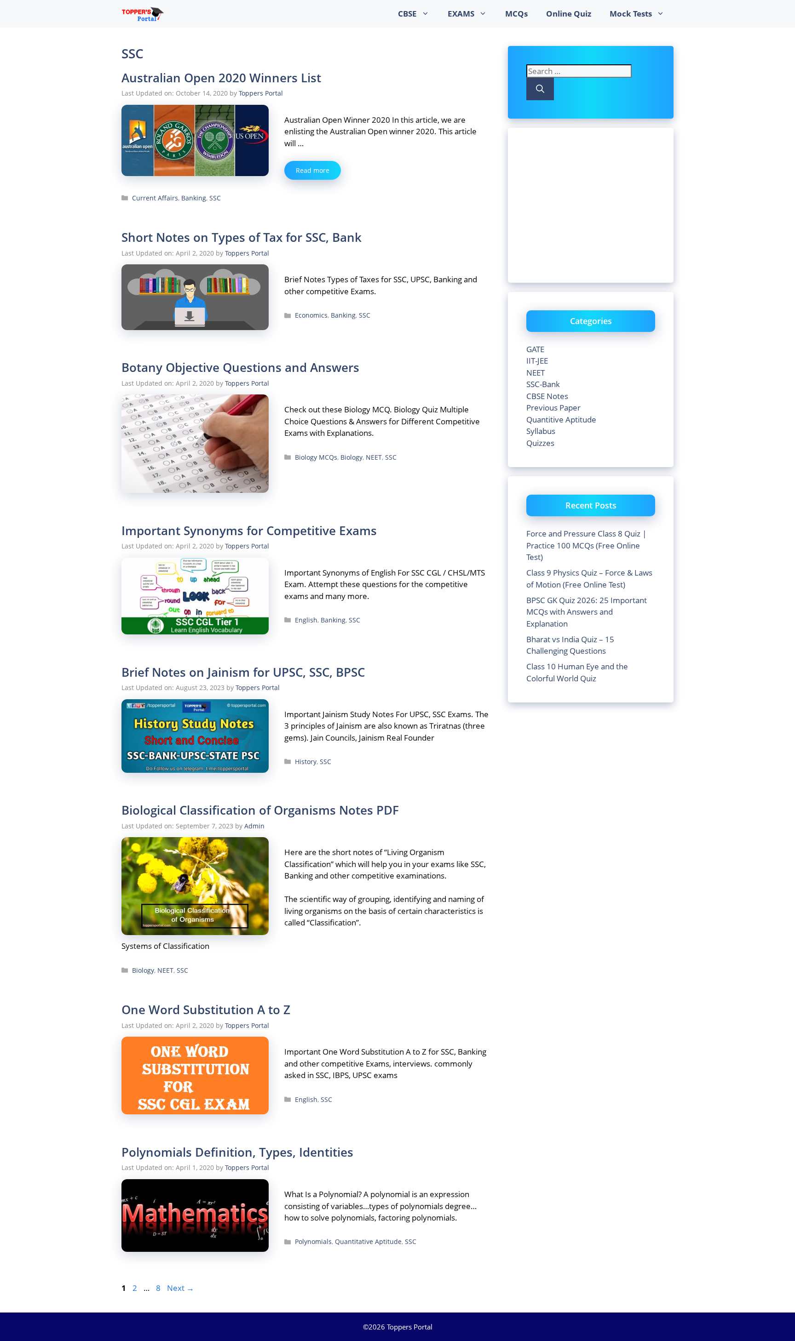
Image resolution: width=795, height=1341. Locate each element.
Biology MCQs (316, 457)
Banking (193, 198)
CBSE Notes (547, 396)
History (306, 761)
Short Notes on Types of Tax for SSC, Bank (241, 237)
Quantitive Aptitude (561, 419)
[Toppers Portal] (142, 14)
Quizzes (540, 443)
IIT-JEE (537, 360)
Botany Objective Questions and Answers (240, 367)
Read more (312, 170)
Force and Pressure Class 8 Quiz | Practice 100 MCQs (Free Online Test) (586, 545)
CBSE (407, 13)
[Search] (540, 89)
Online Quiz (568, 13)
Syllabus (540, 431)
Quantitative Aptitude (368, 1241)
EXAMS (461, 13)
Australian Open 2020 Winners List (221, 77)
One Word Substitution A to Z (205, 1009)
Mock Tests (631, 13)
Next (180, 1288)
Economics (311, 315)
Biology (351, 457)
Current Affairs (155, 198)
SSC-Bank (543, 384)
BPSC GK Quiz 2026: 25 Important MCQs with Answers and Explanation (586, 612)
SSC (215, 198)
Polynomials (313, 1241)
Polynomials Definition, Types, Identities (237, 1152)
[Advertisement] (603, 203)
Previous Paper (553, 407)
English (306, 620)
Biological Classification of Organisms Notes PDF (260, 810)
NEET (374, 457)
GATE (535, 349)
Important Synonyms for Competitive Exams (249, 530)
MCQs (516, 13)
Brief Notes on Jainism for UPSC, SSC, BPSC (243, 672)
